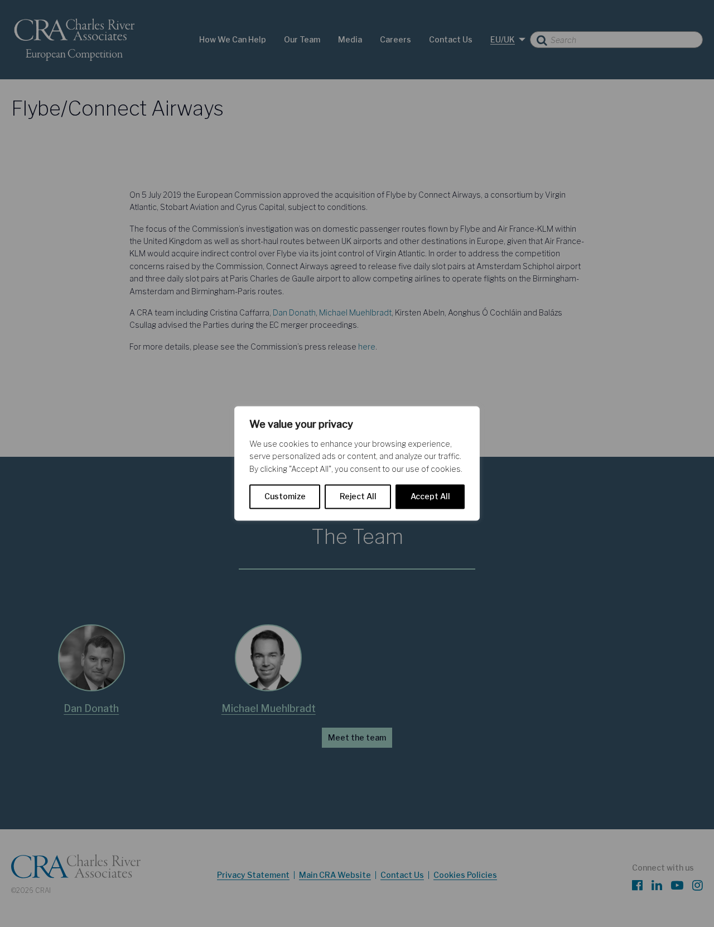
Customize (285, 496)
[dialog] (357, 463)
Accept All (430, 496)
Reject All (358, 496)
